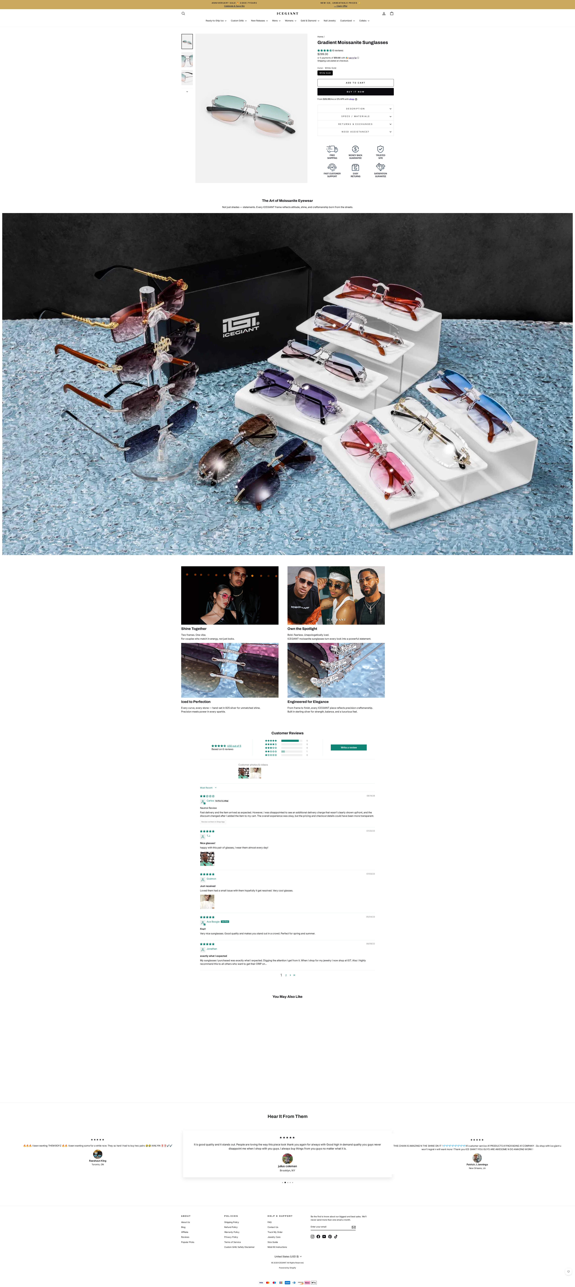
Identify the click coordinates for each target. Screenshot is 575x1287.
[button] (324, 50)
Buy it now (356, 92)
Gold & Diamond (309, 20)
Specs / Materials (355, 116)
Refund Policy (231, 1227)
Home (320, 36)
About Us (185, 1222)
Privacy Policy (231, 1237)
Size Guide (273, 1242)
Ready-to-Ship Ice (215, 20)
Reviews (185, 1237)
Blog (183, 1227)
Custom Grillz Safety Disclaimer (239, 1247)
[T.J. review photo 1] (207, 859)
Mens (275, 20)
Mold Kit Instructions (277, 1247)
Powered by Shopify (287, 1268)
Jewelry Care (274, 1237)
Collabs (363, 20)
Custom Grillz (237, 20)
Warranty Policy (231, 1232)
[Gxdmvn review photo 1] (207, 902)
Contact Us (273, 1227)
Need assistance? (356, 132)
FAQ (269, 1222)
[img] (207, 796)
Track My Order (275, 1232)
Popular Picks (187, 1242)
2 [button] (286, 975)
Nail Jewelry (330, 20)
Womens (289, 20)
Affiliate (184, 1232)
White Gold (325, 73)
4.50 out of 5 (234, 745)
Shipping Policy (231, 1222)
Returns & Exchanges (355, 124)
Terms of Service (232, 1242)
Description (355, 109)
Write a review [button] (349, 747)
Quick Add (206, 1070)
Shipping (321, 61)
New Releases (258, 20)
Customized (346, 20)
